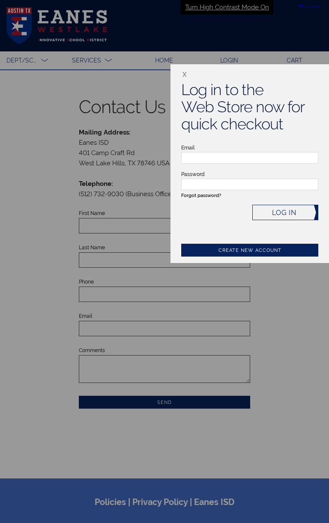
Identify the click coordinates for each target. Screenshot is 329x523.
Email (187, 148)
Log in (284, 213)
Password (193, 174)
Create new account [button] (249, 250)
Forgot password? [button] (201, 195)
